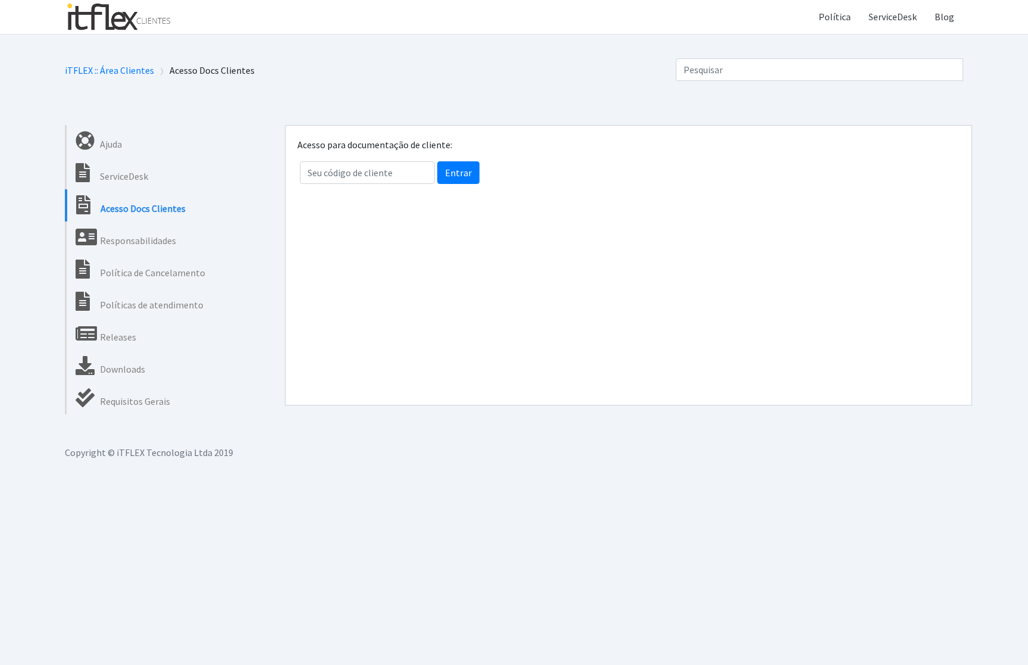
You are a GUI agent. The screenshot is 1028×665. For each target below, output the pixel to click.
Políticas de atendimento (150, 305)
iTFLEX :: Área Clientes (109, 70)
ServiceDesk (893, 17)
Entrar (458, 173)
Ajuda (110, 144)
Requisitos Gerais (134, 401)
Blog (944, 17)
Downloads (121, 369)
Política (835, 17)
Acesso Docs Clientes (142, 208)
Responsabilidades (137, 240)
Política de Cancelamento (151, 273)
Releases (117, 337)
